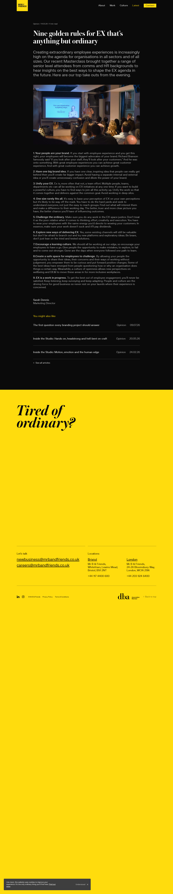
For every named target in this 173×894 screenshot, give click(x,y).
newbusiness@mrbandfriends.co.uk (48, 559)
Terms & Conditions (62, 597)
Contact (150, 5)
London (132, 559)
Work (112, 5)
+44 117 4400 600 (98, 576)
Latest (135, 5)
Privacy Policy (48, 597)
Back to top (150, 597)
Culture (124, 5)
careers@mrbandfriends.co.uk (43, 565)
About (101, 5)
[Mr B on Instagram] (23, 596)
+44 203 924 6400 (138, 576)
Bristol (92, 559)
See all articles (43, 363)
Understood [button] (80, 884)
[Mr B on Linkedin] (18, 596)
